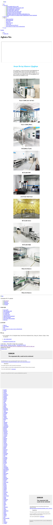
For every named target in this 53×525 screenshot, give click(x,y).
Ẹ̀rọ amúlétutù (18, 346)
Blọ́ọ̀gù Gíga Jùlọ (12, 345)
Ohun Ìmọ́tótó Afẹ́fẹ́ (10, 346)
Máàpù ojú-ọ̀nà (4, 345)
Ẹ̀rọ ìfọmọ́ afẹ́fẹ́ (25, 346)
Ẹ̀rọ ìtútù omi (31, 346)
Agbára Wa (5, 33)
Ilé (3, 32)
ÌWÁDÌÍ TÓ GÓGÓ (21, 345)
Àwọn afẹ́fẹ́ (3, 346)
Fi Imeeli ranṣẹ (4, 348)
